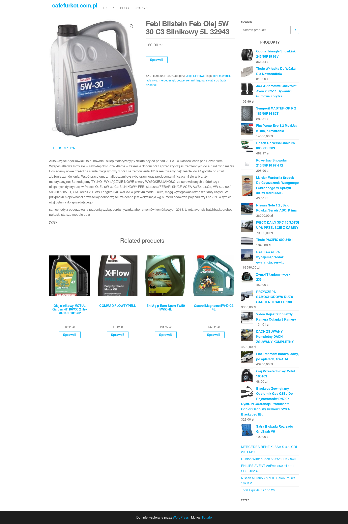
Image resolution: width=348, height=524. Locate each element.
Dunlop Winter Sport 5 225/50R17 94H (268, 458)
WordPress (181, 517)
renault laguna (195, 80)
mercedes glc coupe (172, 80)
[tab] (67, 148)
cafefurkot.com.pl (74, 5)
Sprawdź (156, 59)
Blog (124, 8)
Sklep (108, 8)
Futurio (207, 517)
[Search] (295, 30)
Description (64, 148)
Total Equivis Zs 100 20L (259, 490)
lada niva (151, 80)
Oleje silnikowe (195, 76)
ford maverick (222, 76)
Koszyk (141, 8)
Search (246, 22)
